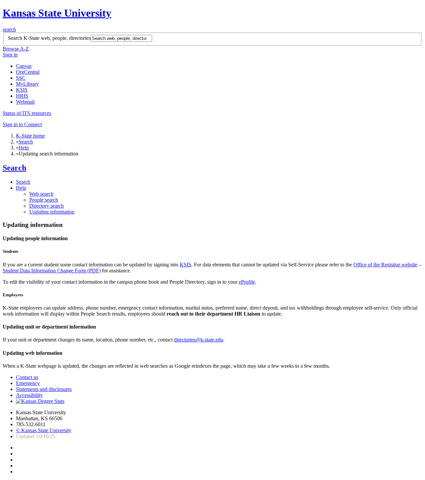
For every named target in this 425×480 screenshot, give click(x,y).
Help (24, 147)
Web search (41, 194)
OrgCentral (28, 72)
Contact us (27, 377)
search (9, 29)
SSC (21, 78)
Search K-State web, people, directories (49, 38)
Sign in (10, 54)
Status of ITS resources (27, 113)
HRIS (22, 96)
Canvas (24, 66)
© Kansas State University (43, 430)
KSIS (22, 90)
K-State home (30, 136)
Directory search (46, 206)
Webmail (25, 102)
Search (26, 141)
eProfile (247, 282)
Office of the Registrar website (385, 264)
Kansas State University (57, 13)
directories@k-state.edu (198, 339)
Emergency (28, 383)
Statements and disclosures (44, 389)
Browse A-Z (16, 48)
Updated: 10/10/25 (35, 436)
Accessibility (29, 395)
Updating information (51, 212)
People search (43, 200)
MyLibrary (27, 84)
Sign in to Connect (22, 124)
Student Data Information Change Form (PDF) (52, 270)
